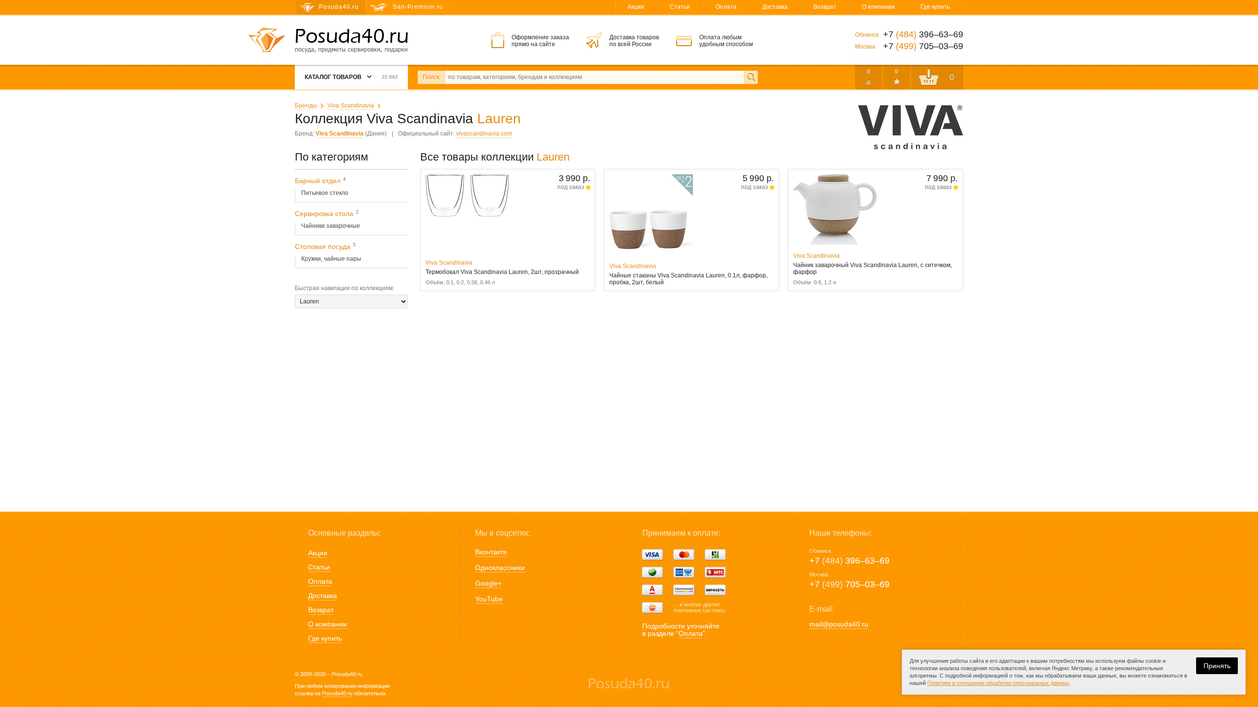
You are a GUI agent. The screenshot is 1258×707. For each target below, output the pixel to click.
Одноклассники (500, 567)
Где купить (935, 6)
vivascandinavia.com (484, 133)
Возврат (824, 6)
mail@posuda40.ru (838, 624)
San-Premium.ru (418, 6)
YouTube (489, 599)
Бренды (306, 105)
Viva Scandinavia (350, 105)
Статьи (680, 6)
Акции (636, 6)
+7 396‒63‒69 (849, 561)
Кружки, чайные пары (331, 258)
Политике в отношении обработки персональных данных (998, 683)
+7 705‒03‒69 (849, 584)
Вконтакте (491, 552)
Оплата (726, 6)
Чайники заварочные (330, 225)
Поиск (431, 77)
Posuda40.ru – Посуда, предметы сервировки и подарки (351, 41)
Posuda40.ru (337, 693)
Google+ (488, 583)
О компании (878, 6)
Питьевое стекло (324, 193)
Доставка (775, 6)
